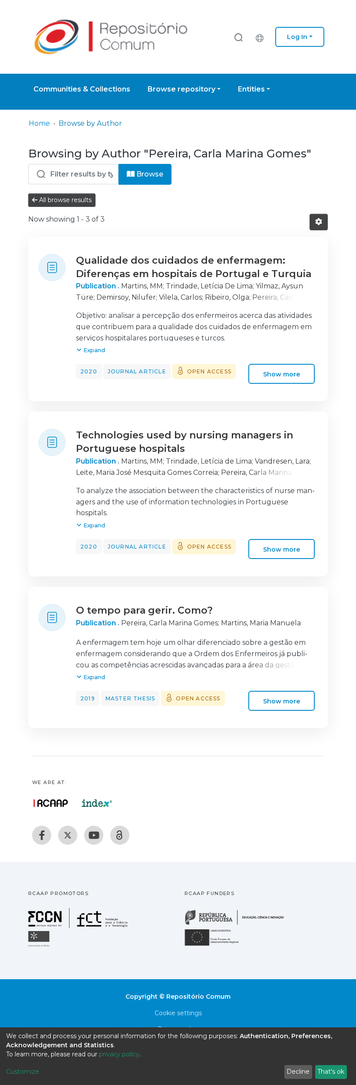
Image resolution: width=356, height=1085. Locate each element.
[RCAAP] (119, 835)
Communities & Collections (81, 89)
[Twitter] (67, 835)
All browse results (64, 200)
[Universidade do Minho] (40, 946)
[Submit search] (238, 37)
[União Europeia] (217, 945)
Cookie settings (178, 1013)
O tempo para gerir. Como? (144, 610)
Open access (209, 371)
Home (39, 123)
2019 (87, 698)
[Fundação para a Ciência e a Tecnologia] (79, 926)
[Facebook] (41, 835)
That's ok (330, 1071)
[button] (261, 36)
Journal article (137, 371)
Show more (281, 374)
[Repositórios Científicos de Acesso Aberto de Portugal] (50, 803)
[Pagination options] (319, 222)
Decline (298, 1071)
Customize (22, 1071)
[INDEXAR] (97, 803)
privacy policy (119, 1054)
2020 (88, 371)
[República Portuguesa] (239, 924)
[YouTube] (93, 835)
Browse (149, 174)
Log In (297, 37)
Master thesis (130, 698)
